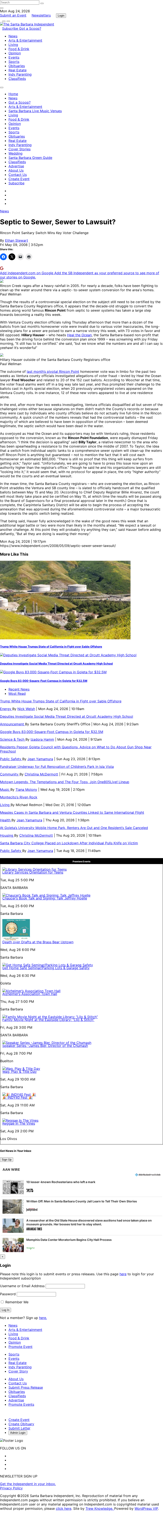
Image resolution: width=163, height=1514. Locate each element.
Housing (7, 835)
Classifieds (17, 78)
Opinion (14, 53)
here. (43, 1318)
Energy (6, 709)
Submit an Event (13, 15)
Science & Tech (12, 739)
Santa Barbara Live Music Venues (35, 111)
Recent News (19, 689)
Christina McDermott (41, 774)
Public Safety (11, 759)
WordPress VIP (146, 1508)
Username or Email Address (22, 1286)
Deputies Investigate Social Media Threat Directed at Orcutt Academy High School (56, 663)
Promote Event (20, 1347)
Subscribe (10, 28)
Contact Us (17, 174)
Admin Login (17, 1432)
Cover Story (18, 1371)
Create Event (19, 179)
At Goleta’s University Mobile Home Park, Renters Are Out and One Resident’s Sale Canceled (74, 828)
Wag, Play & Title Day (19, 1071)
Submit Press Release (25, 1387)
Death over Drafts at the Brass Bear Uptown (37, 942)
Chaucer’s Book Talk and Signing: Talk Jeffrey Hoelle (44, 898)
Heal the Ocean (79, 335)
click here (63, 1508)
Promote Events (21, 1404)
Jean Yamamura (40, 759)
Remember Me (16, 1302)
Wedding (15, 153)
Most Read (17, 693)
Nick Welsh (26, 709)
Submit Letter (19, 1428)
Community (10, 774)
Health (5, 820)
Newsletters (41, 15)
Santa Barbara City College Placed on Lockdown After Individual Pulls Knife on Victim (69, 843)
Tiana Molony (26, 789)
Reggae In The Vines (18, 1123)
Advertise (16, 166)
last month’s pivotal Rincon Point (53, 371)
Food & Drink (18, 49)
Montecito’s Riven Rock (18, 797)
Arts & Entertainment (25, 40)
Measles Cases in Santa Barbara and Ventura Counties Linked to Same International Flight (72, 812)
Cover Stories (19, 149)
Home (13, 94)
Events (13, 57)
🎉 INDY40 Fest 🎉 (17, 1097)
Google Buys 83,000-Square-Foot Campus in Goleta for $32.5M (43, 680)
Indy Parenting (20, 74)
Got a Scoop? (30, 28)
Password (8, 1294)
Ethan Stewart (16, 240)
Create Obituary (21, 1424)
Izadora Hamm (42, 739)
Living (13, 44)
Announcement (12, 724)
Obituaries (16, 66)
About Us (16, 170)
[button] (81, 1187)
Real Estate (17, 70)
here (122, 1274)
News (12, 36)
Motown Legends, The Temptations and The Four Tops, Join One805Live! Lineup (64, 782)
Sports (13, 61)
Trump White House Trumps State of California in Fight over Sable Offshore (51, 646)
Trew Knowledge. (100, 1508)
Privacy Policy (11, 1488)
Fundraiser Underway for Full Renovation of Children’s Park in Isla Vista (57, 766)
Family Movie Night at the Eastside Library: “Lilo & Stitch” (48, 1020)
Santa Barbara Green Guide (30, 157)
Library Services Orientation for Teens (32, 872)
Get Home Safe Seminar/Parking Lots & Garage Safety (46, 968)
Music (5, 789)
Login (61, 15)
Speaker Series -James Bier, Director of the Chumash (45, 1046)
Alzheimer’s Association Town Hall (29, 994)
